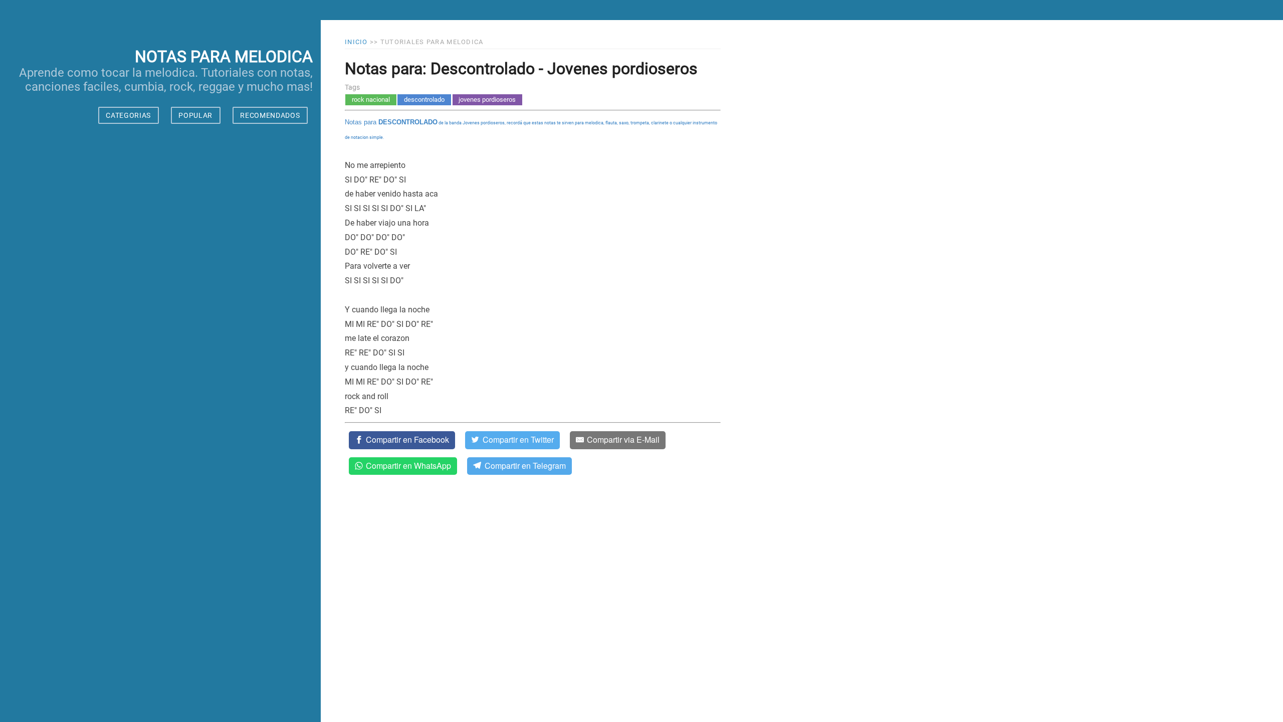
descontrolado (424, 99)
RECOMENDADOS (270, 115)
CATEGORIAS (128, 115)
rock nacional (371, 99)
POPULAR (195, 115)
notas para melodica (224, 56)
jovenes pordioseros (487, 99)
